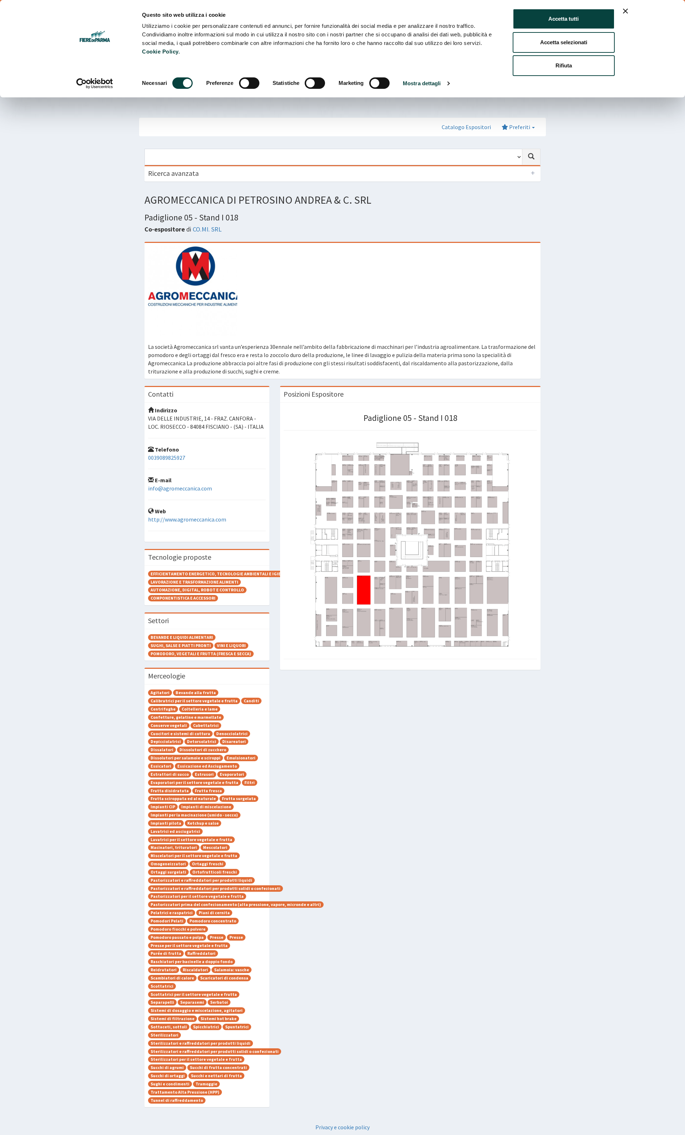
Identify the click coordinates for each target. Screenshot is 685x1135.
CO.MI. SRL (207, 229)
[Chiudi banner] (625, 11)
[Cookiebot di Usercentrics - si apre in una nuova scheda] (95, 83)
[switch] (249, 83)
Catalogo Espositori (466, 127)
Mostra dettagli (422, 83)
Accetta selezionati (563, 42)
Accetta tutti (563, 19)
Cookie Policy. (161, 52)
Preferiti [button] (519, 127)
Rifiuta (563, 65)
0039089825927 (166, 457)
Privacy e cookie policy (342, 1127)
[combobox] (333, 157)
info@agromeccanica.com (180, 488)
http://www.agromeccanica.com (187, 519)
